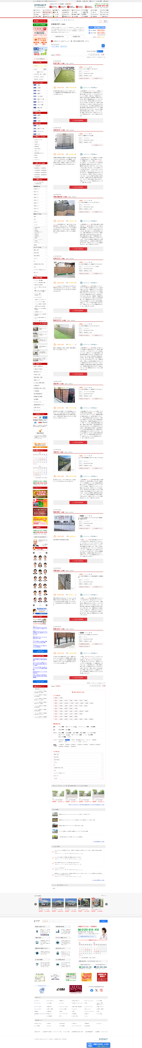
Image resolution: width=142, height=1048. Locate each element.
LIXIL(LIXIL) (62, 1023)
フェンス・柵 (47, 12)
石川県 (76, 705)
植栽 (61, 1011)
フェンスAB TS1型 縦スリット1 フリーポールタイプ (88, 202)
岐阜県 (71, 708)
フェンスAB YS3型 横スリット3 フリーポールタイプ (88, 325)
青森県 (61, 700)
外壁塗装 (74, 1013)
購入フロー (36, 272)
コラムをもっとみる (40, 681)
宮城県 (71, 700)
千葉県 (72, 703)
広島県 (61, 713)
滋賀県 (86, 711)
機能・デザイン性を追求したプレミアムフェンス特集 (40, 291)
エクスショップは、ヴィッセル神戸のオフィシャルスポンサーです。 (75, 989)
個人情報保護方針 (38, 393)
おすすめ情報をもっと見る (99, 841)
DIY (60, 1016)
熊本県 (66, 719)
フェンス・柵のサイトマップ (40, 320)
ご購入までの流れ (38, 369)
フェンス (95, 91)
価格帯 (35, 245)
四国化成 (37, 146)
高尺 (40, 118)
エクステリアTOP (54, 20)
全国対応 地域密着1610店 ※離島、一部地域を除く (40, 51)
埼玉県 (77, 703)
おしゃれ (41, 79)
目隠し (44, 74)
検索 (45, 69)
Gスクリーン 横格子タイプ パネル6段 (85, 135)
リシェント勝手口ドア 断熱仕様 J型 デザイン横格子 (40, 702)
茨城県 (86, 703)
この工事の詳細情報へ (78, 120)
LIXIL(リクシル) (38, 139)
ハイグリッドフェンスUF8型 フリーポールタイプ (88, 634)
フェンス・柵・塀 (63, 20)
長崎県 (76, 719)
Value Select (37, 148)
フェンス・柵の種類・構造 (40, 282)
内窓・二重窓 (37, 17)
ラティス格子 (40, 96)
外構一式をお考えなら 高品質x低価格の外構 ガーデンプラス (39, 977)
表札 (95, 12)
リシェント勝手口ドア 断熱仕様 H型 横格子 (40, 706)
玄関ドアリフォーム (47, 17)
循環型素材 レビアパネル (40, 689)
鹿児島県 (91, 719)
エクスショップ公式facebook (91, 990)
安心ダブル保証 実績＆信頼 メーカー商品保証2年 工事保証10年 (40, 41)
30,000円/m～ (38, 177)
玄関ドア (87, 1013)
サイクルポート (47, 10)
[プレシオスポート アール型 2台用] (58, 905)
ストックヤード (95, 14)
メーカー (36, 225)
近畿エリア (36, 203)
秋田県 (76, 700)
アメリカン (36, 76)
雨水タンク (49, 1013)
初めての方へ (37, 1031)
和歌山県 (81, 711)
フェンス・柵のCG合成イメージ (38, 294)
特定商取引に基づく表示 (39, 388)
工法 (35, 267)
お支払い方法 (85, 1)
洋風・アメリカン (40, 102)
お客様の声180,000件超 (89, 7)
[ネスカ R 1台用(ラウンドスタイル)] (97, 905)
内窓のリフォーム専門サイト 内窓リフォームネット (71, 977)
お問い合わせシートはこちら (101, 968)
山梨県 (66, 705)
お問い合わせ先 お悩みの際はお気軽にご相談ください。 (93, 961)
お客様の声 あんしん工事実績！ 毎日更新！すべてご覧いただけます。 (40, 31)
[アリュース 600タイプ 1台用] (84, 905)
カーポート (37, 10)
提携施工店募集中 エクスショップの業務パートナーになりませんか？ (102, 977)
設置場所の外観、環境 (38, 264)
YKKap (42, 416)
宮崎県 (81, 719)
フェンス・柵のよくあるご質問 (40, 287)
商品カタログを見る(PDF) (84, 79)
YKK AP (36, 230)
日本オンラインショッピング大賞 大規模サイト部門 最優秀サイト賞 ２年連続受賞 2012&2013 (86, 977)
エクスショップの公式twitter (96, 990)
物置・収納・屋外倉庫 (37, 14)
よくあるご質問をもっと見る (98, 880)
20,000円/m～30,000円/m (41, 174)
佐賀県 (86, 719)
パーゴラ (56, 14)
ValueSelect (37, 227)
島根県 (76, 713)
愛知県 (61, 708)
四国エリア (36, 205)
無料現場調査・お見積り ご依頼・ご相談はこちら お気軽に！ (98, 1045)
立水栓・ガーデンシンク (77, 1003)
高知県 (71, 716)
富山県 (81, 705)
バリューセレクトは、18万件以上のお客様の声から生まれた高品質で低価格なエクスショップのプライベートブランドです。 (40, 437)
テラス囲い (95, 10)
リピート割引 (67, 1031)
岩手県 (66, 700)
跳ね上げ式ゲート (66, 10)
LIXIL (36, 228)
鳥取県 (81, 713)
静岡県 (66, 708)
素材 (35, 216)
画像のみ (95, 51)
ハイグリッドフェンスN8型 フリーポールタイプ (87, 68)
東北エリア (36, 191)
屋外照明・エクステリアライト (40, 1014)
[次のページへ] (104, 54)
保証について (91, 1)
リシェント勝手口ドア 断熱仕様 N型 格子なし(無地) (40, 692)
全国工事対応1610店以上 (62, 7)
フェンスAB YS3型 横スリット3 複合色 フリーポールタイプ (90, 264)
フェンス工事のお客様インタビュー (40, 318)
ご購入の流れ (78, 1)
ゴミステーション (104, 14)
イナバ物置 (37, 1025)
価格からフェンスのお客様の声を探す (40, 309)
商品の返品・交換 (38, 377)
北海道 (61, 697)
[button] (46, 553)
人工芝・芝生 (75, 1016)
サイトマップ (37, 410)
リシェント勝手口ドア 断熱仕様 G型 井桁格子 (40, 710)
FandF (36, 157)
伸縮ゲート (56, 10)
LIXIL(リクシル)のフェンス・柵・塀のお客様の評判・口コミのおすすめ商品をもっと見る (86, 804)
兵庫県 (66, 711)
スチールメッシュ (40, 131)
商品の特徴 (36, 252)
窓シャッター (66, 14)
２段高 (40, 121)
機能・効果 (36, 250)
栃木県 (91, 703)
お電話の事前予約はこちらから (87, 936)
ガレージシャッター (76, 10)
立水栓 (76, 12)
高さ (35, 219)
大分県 (71, 719)
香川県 (61, 716)
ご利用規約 (36, 391)
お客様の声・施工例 (47, 1031)
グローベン (37, 159)
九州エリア (36, 211)
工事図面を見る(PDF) (84, 644)
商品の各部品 (37, 255)
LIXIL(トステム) (38, 1023)
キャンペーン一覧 (57, 1031)
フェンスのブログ (38, 297)
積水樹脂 (38, 231)
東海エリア (36, 197)
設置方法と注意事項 (39, 284)
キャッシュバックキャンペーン (40, 503)
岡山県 (66, 713)
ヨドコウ (49, 1025)
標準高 (40, 115)
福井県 (86, 705)
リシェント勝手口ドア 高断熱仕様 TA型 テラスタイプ (40, 713)
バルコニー (47, 14)
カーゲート (37, 356)
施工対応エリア (37, 371)
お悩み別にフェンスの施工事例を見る (40, 314)
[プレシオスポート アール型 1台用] (45, 905)
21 (102, 54)
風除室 (85, 14)
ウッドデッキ (37, 12)
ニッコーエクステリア (77, 1025)
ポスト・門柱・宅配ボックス (85, 12)
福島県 (86, 700)
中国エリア (36, 208)
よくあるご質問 (99, 1)
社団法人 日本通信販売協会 (60, 989)
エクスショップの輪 (40, 521)
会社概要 (36, 399)
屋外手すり (66, 12)
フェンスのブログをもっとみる (40, 651)
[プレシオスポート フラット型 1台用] (71, 905)
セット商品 (76, 17)
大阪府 (61, 711)
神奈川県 (66, 703)
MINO (36, 155)
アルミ (40, 125)
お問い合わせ (105, 1)
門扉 (56, 12)
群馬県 (82, 703)
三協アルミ (37, 144)
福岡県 (61, 719)
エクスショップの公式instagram (101, 990)
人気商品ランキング (39, 311)
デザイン (36, 222)
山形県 (81, 700)
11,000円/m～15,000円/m (41, 170)
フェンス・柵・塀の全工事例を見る (39, 182)
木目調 (40, 87)
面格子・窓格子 (76, 14)
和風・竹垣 (40, 107)
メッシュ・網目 (40, 104)
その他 (40, 110)
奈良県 (76, 711)
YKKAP (36, 142)
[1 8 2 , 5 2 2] (40, 33)
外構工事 (95, 17)
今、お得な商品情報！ (40, 494)
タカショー (37, 150)
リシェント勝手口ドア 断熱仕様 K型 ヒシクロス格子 (40, 699)
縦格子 (40, 90)
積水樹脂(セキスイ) (39, 153)
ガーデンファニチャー (89, 1011)
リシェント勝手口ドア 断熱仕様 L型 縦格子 (40, 695)
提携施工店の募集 (38, 396)
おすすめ (36, 79)
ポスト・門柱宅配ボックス (100, 1004)
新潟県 (71, 705)
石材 (98, 1011)
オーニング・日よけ (104, 12)
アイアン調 (36, 74)
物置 (35, 344)
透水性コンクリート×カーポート (66, 17)
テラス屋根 (85, 10)
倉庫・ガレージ (100, 1006)
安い (41, 74)
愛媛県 (66, 716)
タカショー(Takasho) (42, 419)
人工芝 (56, 17)
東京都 (61, 703)
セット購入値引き (40, 512)
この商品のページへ (98, 78)
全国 (54, 888)
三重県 (76, 708)
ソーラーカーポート (64, 1013)
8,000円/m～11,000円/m (40, 168)
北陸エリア (36, 200)
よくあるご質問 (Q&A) (39, 382)
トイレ (86, 1016)
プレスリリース (37, 402)
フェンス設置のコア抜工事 (40, 304)
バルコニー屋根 (104, 10)
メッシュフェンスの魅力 (40, 301)
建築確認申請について (39, 404)
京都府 (71, 711)
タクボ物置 (62, 1025)
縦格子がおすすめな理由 (40, 306)
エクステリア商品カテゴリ (39, 269)
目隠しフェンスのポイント (40, 299)
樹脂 (40, 134)
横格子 (40, 93)
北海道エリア (37, 189)
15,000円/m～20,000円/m (41, 172)
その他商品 (85, 17)
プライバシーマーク (42, 990)
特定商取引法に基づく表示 (77, 1031)
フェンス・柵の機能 (39, 280)
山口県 (71, 713)
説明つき (101, 51)
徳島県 (76, 716)
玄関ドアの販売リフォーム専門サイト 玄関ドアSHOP (55, 977)
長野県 (61, 705)
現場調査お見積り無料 (71, 7)
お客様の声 (36, 385)
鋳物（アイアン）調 (40, 99)
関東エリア (36, 194)
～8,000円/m (38, 165)
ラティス (42, 76)
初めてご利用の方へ (38, 366)
